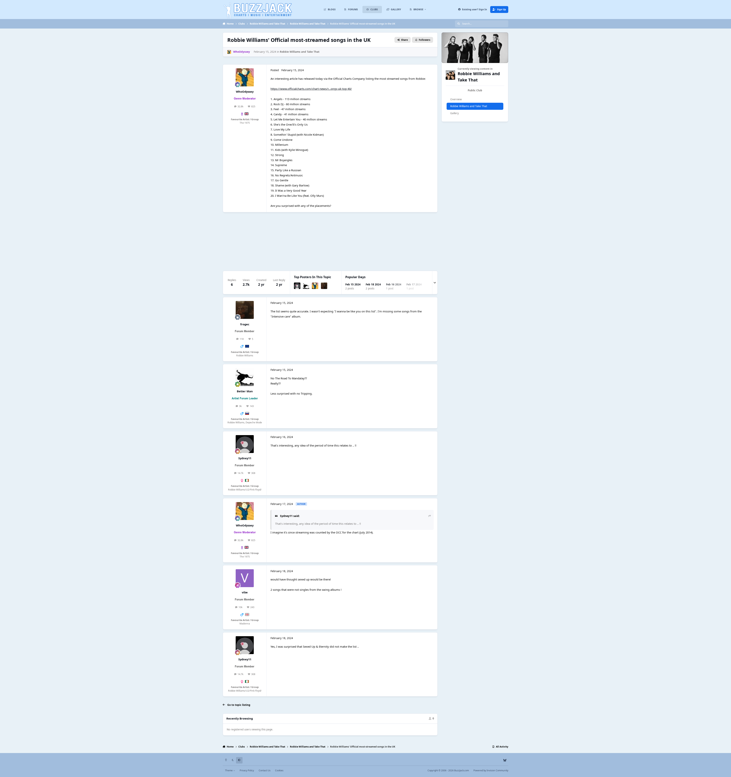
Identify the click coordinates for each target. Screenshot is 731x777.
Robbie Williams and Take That (299, 51)
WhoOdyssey (245, 91)
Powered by (490, 770)
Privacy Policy (247, 770)
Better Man (245, 391)
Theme (229, 770)
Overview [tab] (456, 99)
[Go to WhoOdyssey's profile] (229, 52)
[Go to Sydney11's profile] (297, 286)
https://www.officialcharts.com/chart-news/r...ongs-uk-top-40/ (311, 89)
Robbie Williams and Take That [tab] (468, 106)
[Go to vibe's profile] (245, 578)
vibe (245, 592)
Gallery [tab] (454, 113)
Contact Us (265, 770)
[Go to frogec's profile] (324, 286)
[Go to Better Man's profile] (306, 286)
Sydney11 (244, 458)
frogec (244, 324)
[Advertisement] (337, 241)
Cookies (279, 770)
